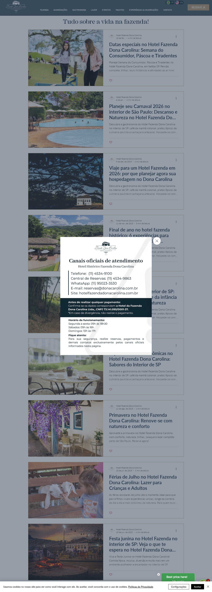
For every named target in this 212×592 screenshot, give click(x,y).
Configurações (178, 586)
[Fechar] (208, 586)
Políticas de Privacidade (140, 586)
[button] (157, 241)
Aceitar (197, 586)
